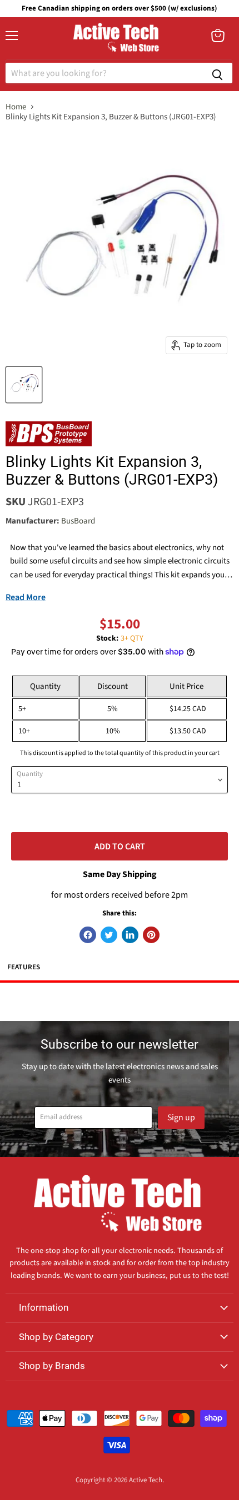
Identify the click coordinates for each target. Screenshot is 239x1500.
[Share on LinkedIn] (130, 935)
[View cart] (218, 35)
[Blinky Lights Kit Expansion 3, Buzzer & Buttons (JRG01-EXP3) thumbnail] (24, 384)
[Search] (217, 73)
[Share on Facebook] (87, 935)
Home (16, 107)
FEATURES (24, 967)
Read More (26, 597)
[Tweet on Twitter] (109, 935)
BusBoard (78, 521)
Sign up (181, 1117)
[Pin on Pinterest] (151, 935)
